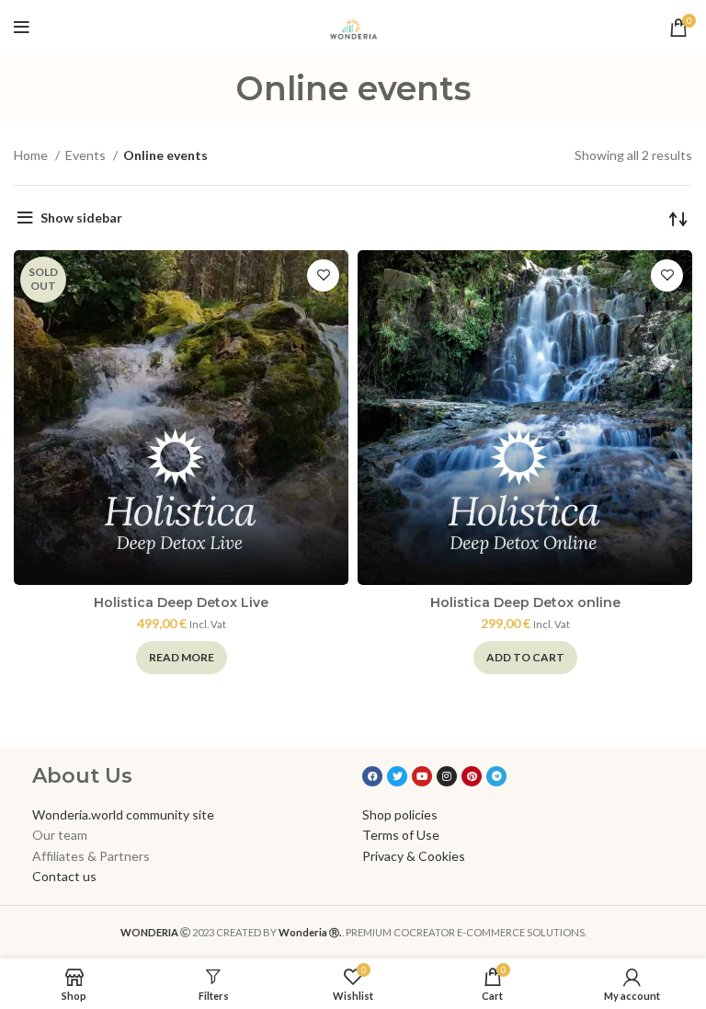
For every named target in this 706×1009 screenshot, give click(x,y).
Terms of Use (400, 835)
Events (86, 155)
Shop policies (400, 814)
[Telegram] (496, 776)
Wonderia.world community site (123, 814)
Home (32, 155)
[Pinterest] (471, 776)
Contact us (64, 876)
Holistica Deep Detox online (525, 602)
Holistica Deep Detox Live (181, 602)
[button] (525, 657)
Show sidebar (81, 217)
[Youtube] (422, 776)
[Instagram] (447, 776)
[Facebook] (372, 776)
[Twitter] (397, 776)
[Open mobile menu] (22, 27)
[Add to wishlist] (323, 275)
